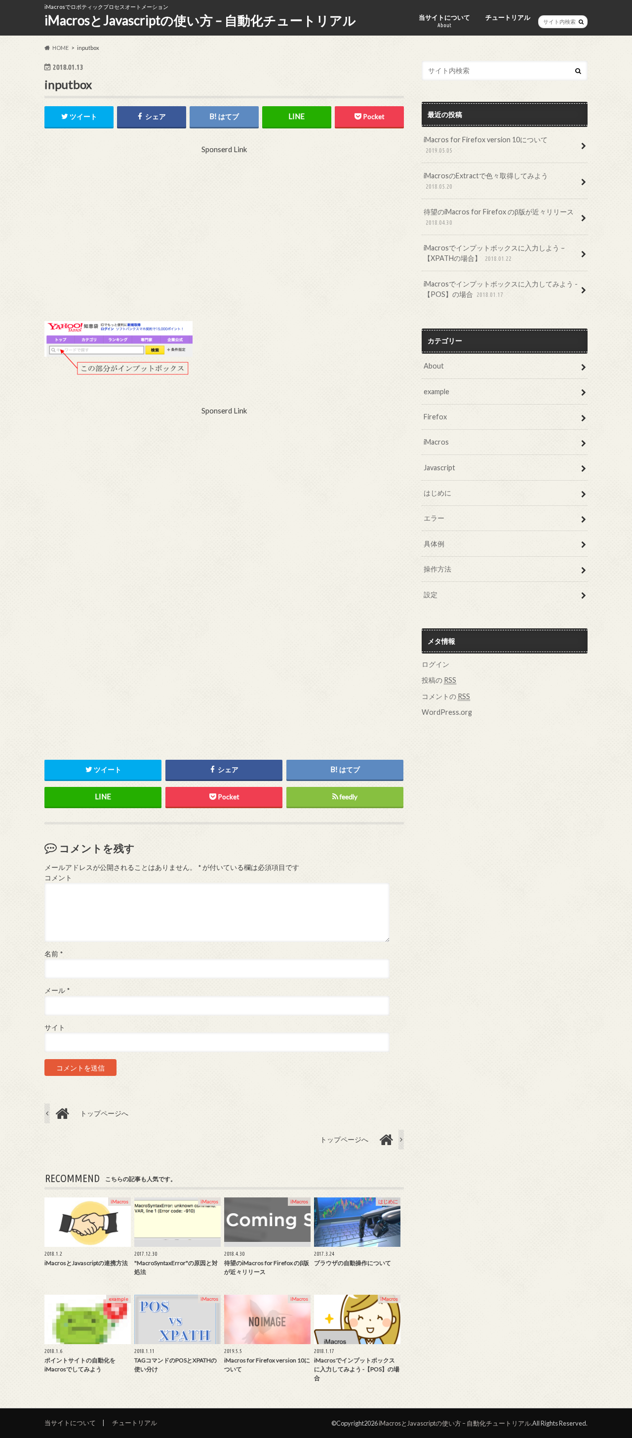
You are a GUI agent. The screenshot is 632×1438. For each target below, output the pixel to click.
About (434, 366)
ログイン (435, 664)
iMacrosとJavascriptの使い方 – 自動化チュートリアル (200, 20)
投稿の (439, 680)
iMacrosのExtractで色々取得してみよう (486, 180)
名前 (53, 954)
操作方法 (437, 569)
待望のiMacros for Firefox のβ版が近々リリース (499, 216)
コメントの (446, 696)
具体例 (434, 543)
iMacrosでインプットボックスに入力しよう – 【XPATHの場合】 (494, 253)
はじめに (437, 493)
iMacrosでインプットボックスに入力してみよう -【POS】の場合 (501, 289)
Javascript (439, 467)
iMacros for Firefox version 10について (486, 144)
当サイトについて (444, 20)
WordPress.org (447, 712)
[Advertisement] (224, 237)
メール (57, 990)
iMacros (436, 442)
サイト (54, 1027)
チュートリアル (507, 17)
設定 (430, 594)
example (436, 391)
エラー (434, 518)
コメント (58, 878)
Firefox (435, 416)
